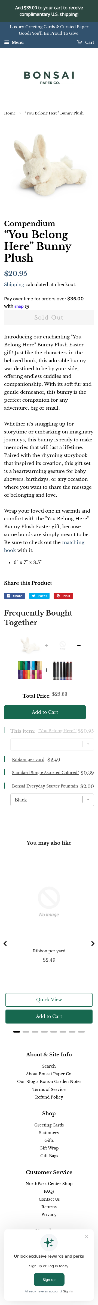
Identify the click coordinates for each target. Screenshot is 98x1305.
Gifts (49, 1140)
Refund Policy (49, 1097)
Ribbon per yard (28, 759)
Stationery (49, 1132)
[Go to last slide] (5, 943)
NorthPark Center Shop (49, 1183)
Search (49, 1066)
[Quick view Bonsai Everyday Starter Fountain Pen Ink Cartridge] (62, 670)
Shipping (14, 284)
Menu (17, 42)
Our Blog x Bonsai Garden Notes (49, 1081)
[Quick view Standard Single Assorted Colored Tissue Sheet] (30, 670)
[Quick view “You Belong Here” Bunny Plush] (30, 645)
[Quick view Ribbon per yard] (62, 645)
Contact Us (49, 1199)
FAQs (49, 1191)
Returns (49, 1207)
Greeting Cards (49, 1125)
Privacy (49, 1214)
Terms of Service (49, 1089)
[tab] (16, 1032)
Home (10, 113)
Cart (89, 42)
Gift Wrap (49, 1148)
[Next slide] (92, 943)
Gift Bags (49, 1155)
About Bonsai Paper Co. (49, 1073)
